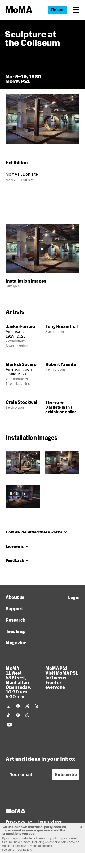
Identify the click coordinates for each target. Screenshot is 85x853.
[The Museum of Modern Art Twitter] (27, 706)
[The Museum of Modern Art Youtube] (9, 725)
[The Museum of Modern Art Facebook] (18, 706)
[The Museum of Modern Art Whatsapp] (27, 715)
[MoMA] (15, 811)
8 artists (53, 407)
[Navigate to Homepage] (19, 9)
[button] (76, 9)
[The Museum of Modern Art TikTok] (8, 715)
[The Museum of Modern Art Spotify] (18, 715)
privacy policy (22, 849)
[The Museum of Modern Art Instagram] (8, 706)
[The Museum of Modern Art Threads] (37, 706)
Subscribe (66, 774)
